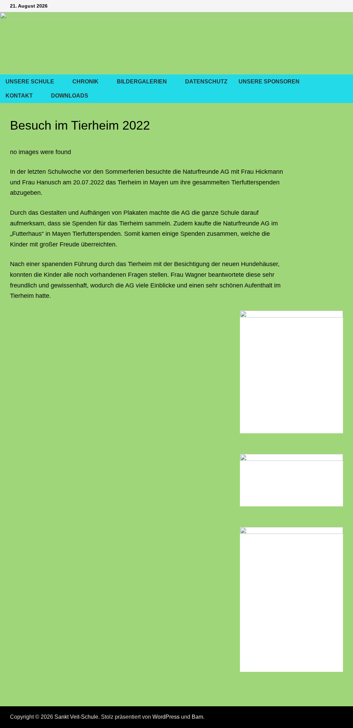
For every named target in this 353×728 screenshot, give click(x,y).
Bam (197, 717)
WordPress (166, 717)
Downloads (69, 96)
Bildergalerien (142, 81)
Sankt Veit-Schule (76, 717)
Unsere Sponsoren (269, 81)
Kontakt (19, 96)
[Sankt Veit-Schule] (176, 42)
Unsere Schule (30, 81)
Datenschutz (206, 81)
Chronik (85, 81)
